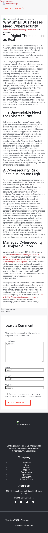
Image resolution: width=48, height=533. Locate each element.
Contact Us (27, 477)
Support (26, 469)
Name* (8, 367)
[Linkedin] (15, 503)
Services (26, 467)
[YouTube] (21, 503)
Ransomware (26, 472)
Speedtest (26, 474)
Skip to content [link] (6, 1)
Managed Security (28, 29)
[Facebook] (32, 503)
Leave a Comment (11, 29)
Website (9, 385)
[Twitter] (27, 503)
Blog (27, 465)
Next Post (7, 311)
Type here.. (10, 341)
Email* (8, 376)
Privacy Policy (26, 479)
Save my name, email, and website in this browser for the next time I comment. (23, 395)
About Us (27, 462)
